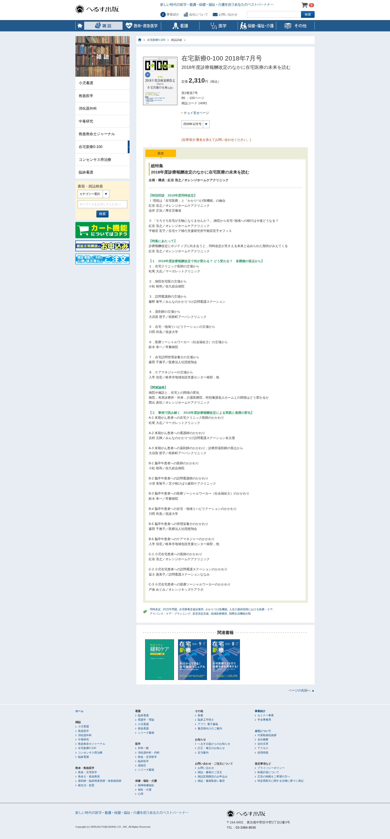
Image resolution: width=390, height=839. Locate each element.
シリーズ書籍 (146, 732)
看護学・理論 (146, 719)
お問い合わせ (227, 14)
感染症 (142, 765)
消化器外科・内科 (149, 752)
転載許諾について (268, 772)
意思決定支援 (201, 613)
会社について (198, 14)
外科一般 (143, 748)
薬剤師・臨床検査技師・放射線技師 (99, 780)
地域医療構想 (219, 613)
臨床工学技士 (206, 719)
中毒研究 (86, 121)
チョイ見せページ (196, 113)
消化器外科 (88, 108)
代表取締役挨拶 (267, 735)
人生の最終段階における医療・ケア (251, 609)
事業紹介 (173, 14)
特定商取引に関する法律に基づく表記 (281, 780)
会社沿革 (263, 743)
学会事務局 (264, 719)
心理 (140, 793)
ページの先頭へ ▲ (301, 690)
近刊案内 (203, 752)
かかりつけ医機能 (216, 609)
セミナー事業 (266, 715)
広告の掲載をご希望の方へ (274, 776)
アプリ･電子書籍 (208, 724)
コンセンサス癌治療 (95, 160)
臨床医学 (143, 761)
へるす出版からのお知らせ (214, 743)
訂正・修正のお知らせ (211, 748)
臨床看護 (143, 715)
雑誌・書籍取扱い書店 (211, 780)
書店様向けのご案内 (210, 728)
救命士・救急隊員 (89, 776)
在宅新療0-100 (156, 40)
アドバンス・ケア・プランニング (170, 613)
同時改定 (155, 609)
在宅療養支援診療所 (191, 609)
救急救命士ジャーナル (97, 134)
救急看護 (143, 728)
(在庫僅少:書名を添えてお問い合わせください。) (216, 139)
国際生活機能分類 (240, 613)
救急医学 (86, 96)
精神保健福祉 (146, 785)
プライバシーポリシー (271, 768)
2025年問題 (170, 609)
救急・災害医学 (87, 772)
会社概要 (263, 739)
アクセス (263, 748)
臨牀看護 (86, 172)
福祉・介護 (144, 789)
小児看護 (86, 83)
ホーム (79, 25)
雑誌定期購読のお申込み (213, 776)
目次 (161, 153)
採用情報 (263, 752)
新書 (200, 715)
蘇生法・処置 (86, 785)
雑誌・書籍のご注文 (210, 772)
